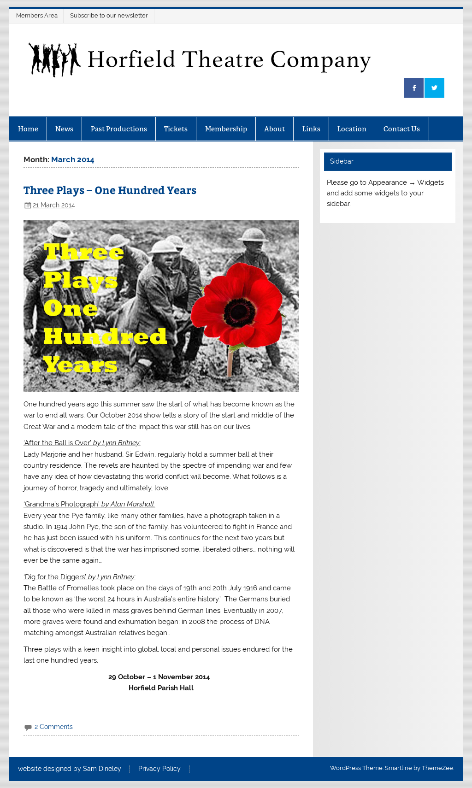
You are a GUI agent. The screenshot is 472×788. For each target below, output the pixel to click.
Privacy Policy (159, 769)
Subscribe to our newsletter (109, 15)
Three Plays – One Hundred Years (110, 189)
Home (28, 128)
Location (351, 128)
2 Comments (54, 726)
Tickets (176, 128)
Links (311, 128)
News (64, 128)
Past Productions (119, 128)
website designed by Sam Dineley (69, 769)
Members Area (37, 15)
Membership (226, 128)
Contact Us (402, 128)
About (274, 128)
